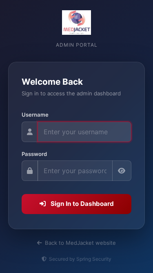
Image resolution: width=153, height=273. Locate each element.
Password (34, 154)
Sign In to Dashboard (81, 204)
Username (35, 114)
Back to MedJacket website (79, 242)
